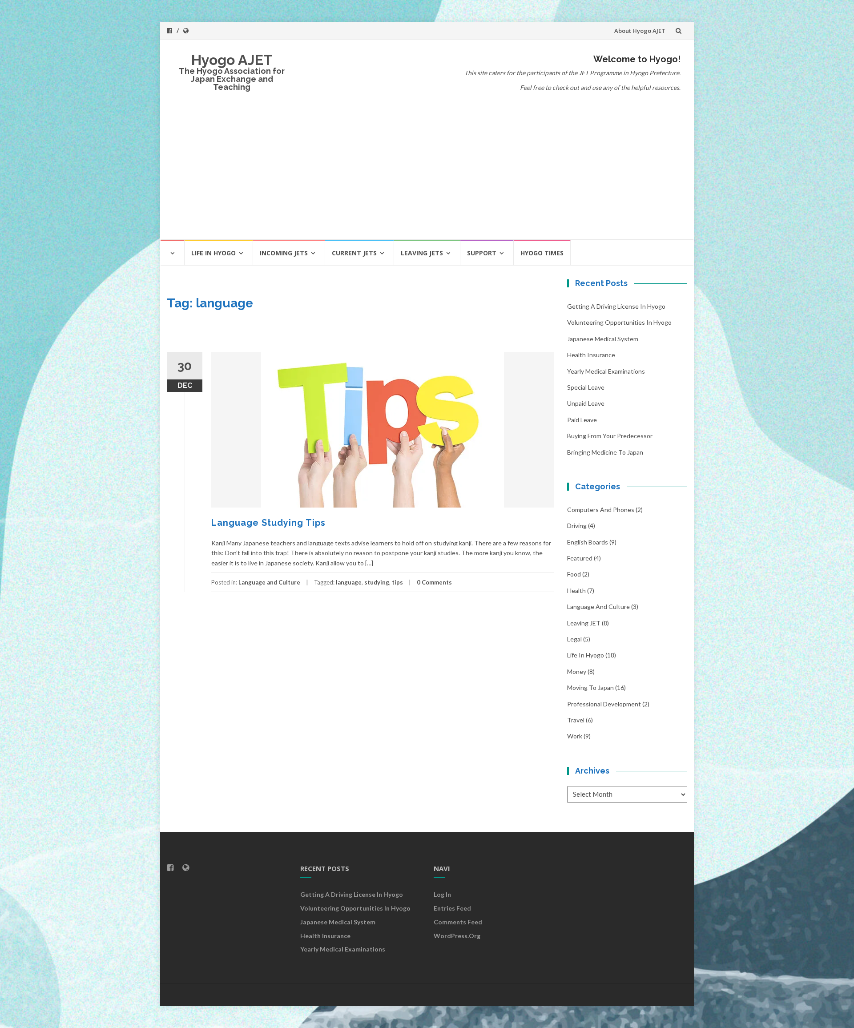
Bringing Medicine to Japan (605, 452)
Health (576, 590)
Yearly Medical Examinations (606, 371)
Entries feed (452, 908)
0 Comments (434, 582)
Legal (574, 639)
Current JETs (354, 253)
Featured (579, 558)
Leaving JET (583, 623)
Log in (442, 894)
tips (397, 582)
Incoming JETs (284, 253)
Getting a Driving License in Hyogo (616, 306)
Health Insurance (591, 355)
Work (574, 736)
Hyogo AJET (232, 60)
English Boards (587, 542)
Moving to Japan (590, 687)
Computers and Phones (600, 509)
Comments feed (458, 922)
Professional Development (604, 704)
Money (576, 671)
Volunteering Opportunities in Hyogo (619, 322)
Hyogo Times (542, 253)
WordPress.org (457, 935)
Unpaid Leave (585, 403)
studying (376, 582)
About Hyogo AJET (639, 31)
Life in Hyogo (213, 253)
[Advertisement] (427, 172)
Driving (577, 525)
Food (574, 574)
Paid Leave (582, 419)
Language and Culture (269, 582)
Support (481, 253)
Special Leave (585, 387)
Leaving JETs (422, 253)
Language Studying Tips (268, 522)
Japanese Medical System (602, 339)
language (349, 582)
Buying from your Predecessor (610, 435)
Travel (575, 720)
